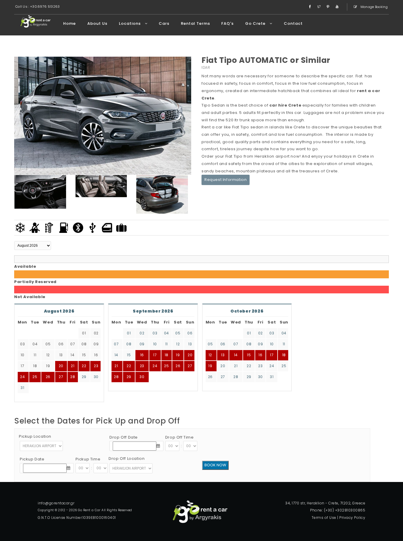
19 (178, 354)
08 (128, 343)
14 (116, 354)
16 (142, 354)
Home (69, 23)
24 (22, 376)
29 (84, 376)
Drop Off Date (123, 437)
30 (96, 376)
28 (72, 376)
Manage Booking (374, 6)
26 (48, 376)
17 (155, 354)
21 (116, 365)
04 (166, 333)
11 (166, 343)
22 (84, 365)
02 (142, 333)
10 (155, 343)
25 (34, 376)
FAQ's (227, 23)
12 (178, 343)
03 (155, 333)
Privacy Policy (352, 517)
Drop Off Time (179, 437)
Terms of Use (324, 517)
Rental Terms (195, 23)
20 (190, 354)
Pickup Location (35, 436)
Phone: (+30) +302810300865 (337, 510)
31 (22, 387)
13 (190, 343)
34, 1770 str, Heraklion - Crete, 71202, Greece (325, 503)
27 (61, 376)
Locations (130, 23)
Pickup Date (32, 459)
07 (116, 343)
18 (166, 354)
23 (96, 365)
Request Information (225, 179)
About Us (97, 23)
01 (129, 333)
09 (142, 343)
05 (177, 333)
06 (189, 333)
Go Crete (256, 23)
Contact (293, 23)
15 (129, 354)
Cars (164, 23)
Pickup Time (88, 459)
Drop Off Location (127, 458)
